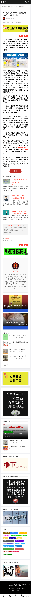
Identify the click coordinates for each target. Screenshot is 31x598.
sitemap (6, 588)
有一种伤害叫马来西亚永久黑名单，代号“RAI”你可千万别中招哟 (20, 182)
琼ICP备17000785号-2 (17, 585)
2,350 (22, 351)
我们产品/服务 (12, 588)
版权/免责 (24, 588)
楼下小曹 (8, 18)
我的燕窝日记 (6, 535)
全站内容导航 (15, 590)
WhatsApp (21, 596)
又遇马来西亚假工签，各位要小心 (18, 349)
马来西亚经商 (6, 551)
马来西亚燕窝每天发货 (8, 546)
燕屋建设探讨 (15, 535)
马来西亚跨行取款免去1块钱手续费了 (17, 446)
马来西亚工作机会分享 (8, 543)
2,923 (22, 358)
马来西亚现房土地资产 (8, 549)
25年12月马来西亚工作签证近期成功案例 (18, 342)
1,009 (22, 337)
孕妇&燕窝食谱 (22, 532)
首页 (9, 6)
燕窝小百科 (12, 538)
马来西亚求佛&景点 (19, 543)
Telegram (28, 596)
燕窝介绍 (5, 538)
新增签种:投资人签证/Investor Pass (18, 335)
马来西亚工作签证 (9, 240)
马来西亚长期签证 (7, 554)
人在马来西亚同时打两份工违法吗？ (18, 356)
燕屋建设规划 (23, 535)
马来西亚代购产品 (19, 540)
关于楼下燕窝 (14, 532)
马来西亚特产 (18, 546)
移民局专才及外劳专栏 (8, 540)
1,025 (22, 346)
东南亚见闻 (13, 6)
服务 (3, 596)
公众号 (9, 596)
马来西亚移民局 (22, 147)
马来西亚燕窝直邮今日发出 (15, 440)
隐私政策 (19, 588)
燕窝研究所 (18, 226)
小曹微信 (15, 596)
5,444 (13, 18)
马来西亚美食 (15, 551)
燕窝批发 (19, 538)
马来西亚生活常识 (19, 549)
